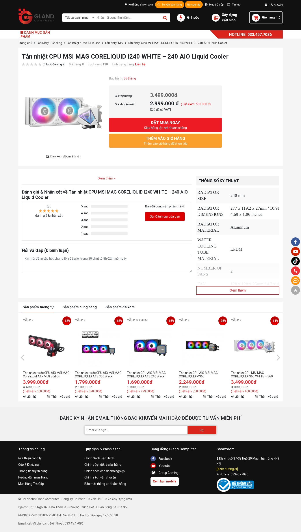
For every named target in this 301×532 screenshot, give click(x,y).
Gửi (202, 430)
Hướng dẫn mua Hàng (33, 477)
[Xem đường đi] (227, 469)
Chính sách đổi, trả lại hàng (102, 464)
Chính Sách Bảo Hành (99, 458)
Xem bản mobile (164, 481)
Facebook (165, 458)
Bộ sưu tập (193, 4)
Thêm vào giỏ (60, 396)
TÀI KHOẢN (275, 4)
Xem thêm (106, 178)
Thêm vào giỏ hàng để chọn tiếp (166, 140)
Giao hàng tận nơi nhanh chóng (165, 124)
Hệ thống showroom (140, 4)
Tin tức (235, 4)
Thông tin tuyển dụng (33, 471)
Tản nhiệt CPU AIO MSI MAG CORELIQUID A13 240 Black (146, 374)
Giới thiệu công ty (30, 458)
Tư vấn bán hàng (171, 4)
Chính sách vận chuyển (100, 477)
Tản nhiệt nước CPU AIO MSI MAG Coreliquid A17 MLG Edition (46, 374)
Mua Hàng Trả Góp (31, 484)
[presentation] (22, 357)
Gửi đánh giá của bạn (165, 216)
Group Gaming (168, 473)
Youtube (164, 465)
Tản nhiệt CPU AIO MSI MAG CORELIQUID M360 (198, 374)
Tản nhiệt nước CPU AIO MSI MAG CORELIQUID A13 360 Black (98, 374)
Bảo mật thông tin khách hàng (105, 484)
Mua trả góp (215, 4)
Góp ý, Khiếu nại (28, 464)
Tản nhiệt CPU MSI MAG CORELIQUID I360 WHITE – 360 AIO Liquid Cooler (252, 374)
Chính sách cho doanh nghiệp (104, 471)
